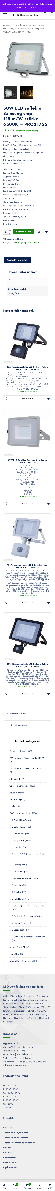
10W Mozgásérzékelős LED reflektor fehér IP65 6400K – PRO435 (27, 566)
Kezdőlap (7, 25)
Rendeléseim (9, 1162)
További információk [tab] (17, 260)
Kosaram (7, 1152)
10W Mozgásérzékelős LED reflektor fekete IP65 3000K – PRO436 (27, 368)
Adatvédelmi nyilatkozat (15, 1132)
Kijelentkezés (10, 1167)
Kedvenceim (9, 1157)
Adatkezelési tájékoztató (15, 1137)
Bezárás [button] (34, 7)
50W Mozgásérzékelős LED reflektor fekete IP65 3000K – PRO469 (27, 665)
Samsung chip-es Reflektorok (26, 242)
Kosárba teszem (24, 231)
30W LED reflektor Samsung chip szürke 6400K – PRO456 (27, 461)
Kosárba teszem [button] (27, 398)
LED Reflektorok (20, 25)
